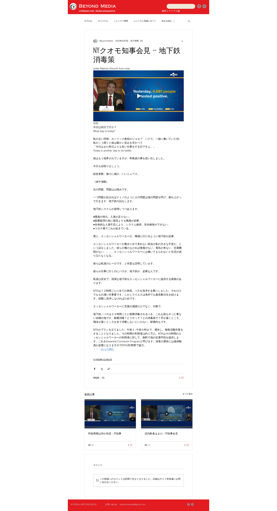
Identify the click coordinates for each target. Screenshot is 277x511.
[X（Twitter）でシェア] (101, 368)
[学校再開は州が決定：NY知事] (110, 413)
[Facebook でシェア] (94, 368)
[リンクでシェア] (108, 368)
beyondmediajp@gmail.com (132, 504)
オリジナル (103, 21)
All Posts (88, 21)
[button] (189, 21)
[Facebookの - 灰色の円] (188, 504)
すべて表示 (188, 394)
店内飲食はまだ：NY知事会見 (161, 433)
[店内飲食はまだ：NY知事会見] (166, 413)
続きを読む (167, 21)
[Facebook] (199, 6)
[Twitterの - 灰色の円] (204, 6)
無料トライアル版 (171, 11)
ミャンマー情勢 (121, 21)
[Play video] (138, 95)
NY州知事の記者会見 (102, 359)
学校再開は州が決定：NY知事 (104, 433)
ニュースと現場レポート (145, 21)
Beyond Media (97, 6)
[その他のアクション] (182, 41)
